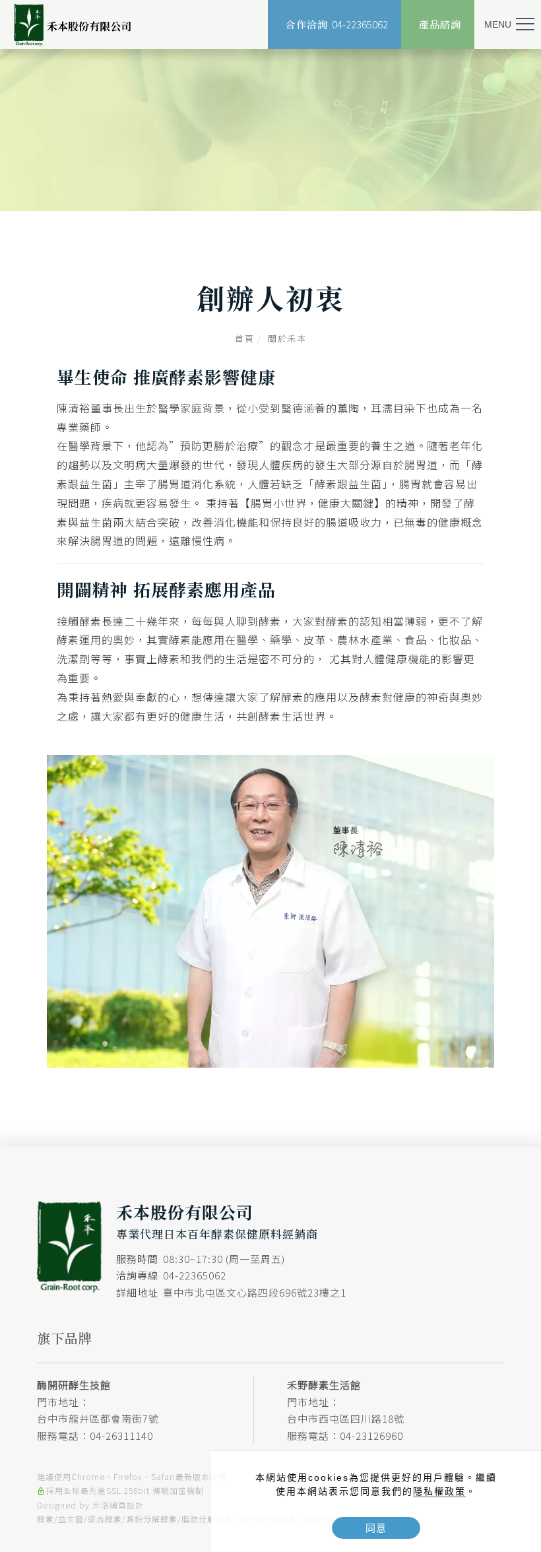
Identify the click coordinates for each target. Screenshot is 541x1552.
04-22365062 (194, 1275)
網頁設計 (127, 1504)
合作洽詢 (337, 24)
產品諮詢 (440, 24)
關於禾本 (287, 338)
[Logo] (72, 24)
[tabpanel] (270, 130)
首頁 (244, 338)
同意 (376, 1528)
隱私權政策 (439, 1491)
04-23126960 (371, 1435)
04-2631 (109, 1435)
